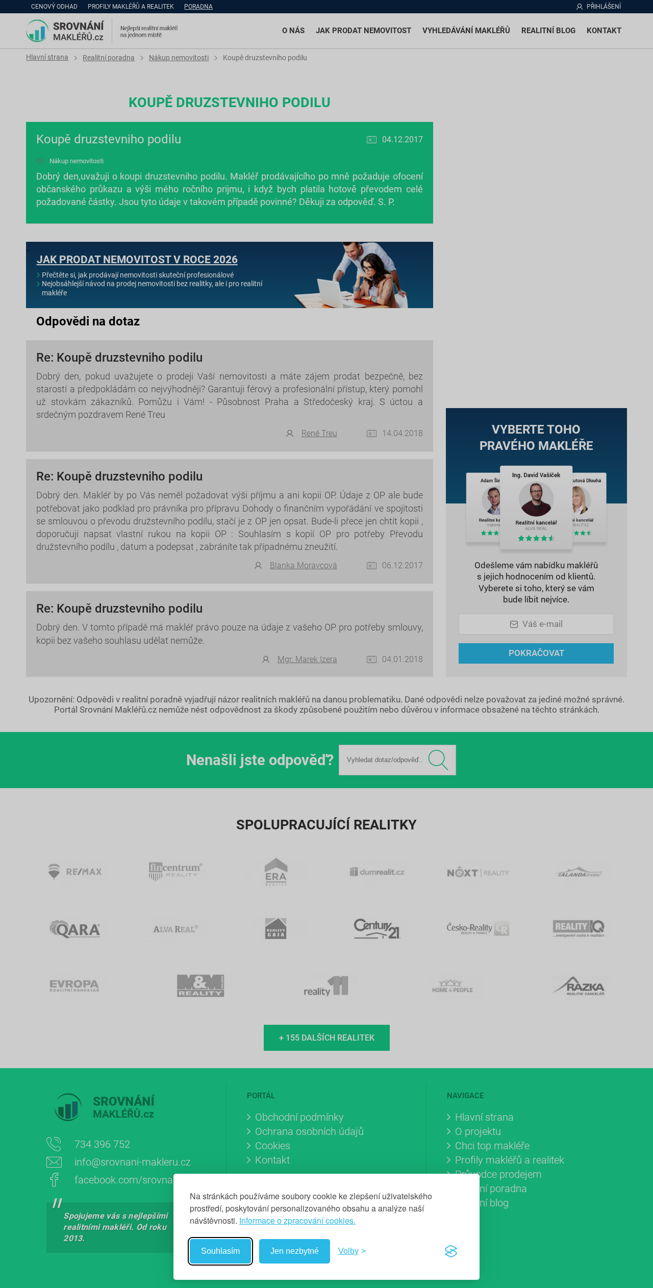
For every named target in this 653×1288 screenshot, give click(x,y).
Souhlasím (220, 1251)
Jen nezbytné (294, 1251)
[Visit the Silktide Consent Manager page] (451, 1251)
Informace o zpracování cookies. (297, 1220)
